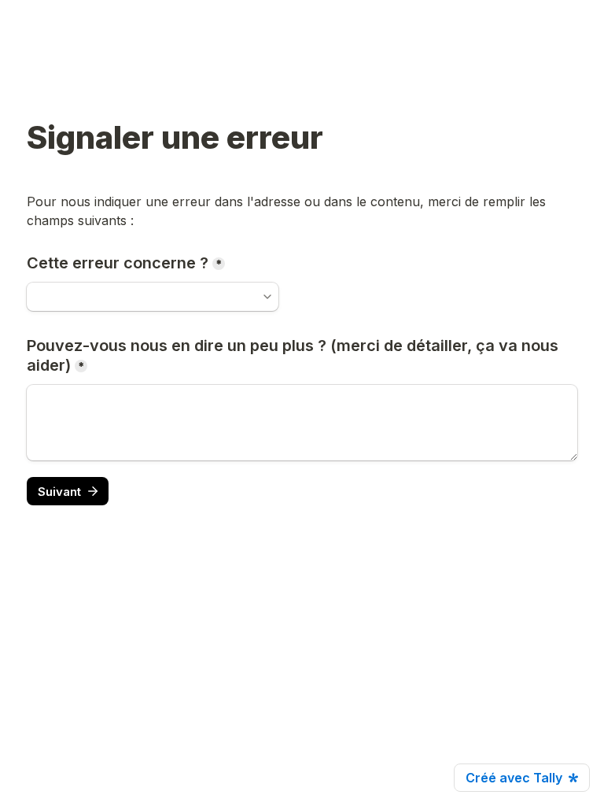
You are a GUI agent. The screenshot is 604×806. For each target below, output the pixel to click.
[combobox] (152, 297)
